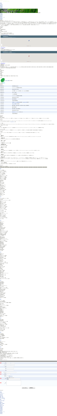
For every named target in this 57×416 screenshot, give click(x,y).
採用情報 (1, 7)
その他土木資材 (2, 400)
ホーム (1, 2)
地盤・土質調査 (2, 403)
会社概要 (1, 6)
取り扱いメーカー (2, 17)
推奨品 (1, 3)
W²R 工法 (1, 394)
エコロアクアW (25, 102)
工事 (0, 401)
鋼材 (0, 399)
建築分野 (1, 5)
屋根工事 (1, 406)
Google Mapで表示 (3, 47)
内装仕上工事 (2, 405)
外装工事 (1, 404)
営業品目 (1, 16)
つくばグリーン (12, 121)
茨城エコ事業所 (7, 80)
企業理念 (1, 13)
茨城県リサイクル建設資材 (16, 102)
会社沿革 (1, 15)
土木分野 (1, 4)
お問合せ (1, 8)
